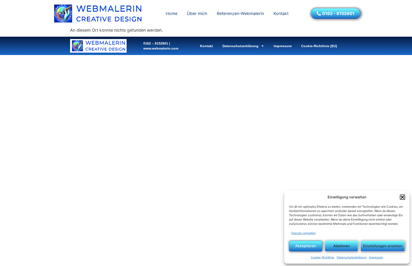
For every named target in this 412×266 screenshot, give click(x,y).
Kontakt (280, 13)
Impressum (376, 257)
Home (171, 13)
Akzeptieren (305, 246)
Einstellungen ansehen (382, 246)
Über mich (197, 13)
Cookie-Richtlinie (322, 257)
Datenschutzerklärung (351, 257)
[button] (402, 197)
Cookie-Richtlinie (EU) (319, 46)
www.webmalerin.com (160, 48)
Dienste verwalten (303, 233)
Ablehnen (341, 246)
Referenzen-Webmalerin (240, 13)
